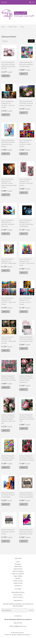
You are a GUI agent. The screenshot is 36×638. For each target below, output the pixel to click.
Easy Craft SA (20, 632)
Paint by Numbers (18, 571)
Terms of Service (18, 597)
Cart (33, 2)
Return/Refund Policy (18, 592)
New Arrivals (18, 566)
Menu (5, 2)
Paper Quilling (18, 576)
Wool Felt (18, 578)
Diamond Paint (13, 26)
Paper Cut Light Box (18, 573)
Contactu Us (18, 585)
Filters (31, 41)
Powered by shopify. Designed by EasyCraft (17, 634)
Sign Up (31, 610)
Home (3, 26)
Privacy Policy (18, 594)
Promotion (18, 564)
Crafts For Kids (18, 583)
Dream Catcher (18, 581)
